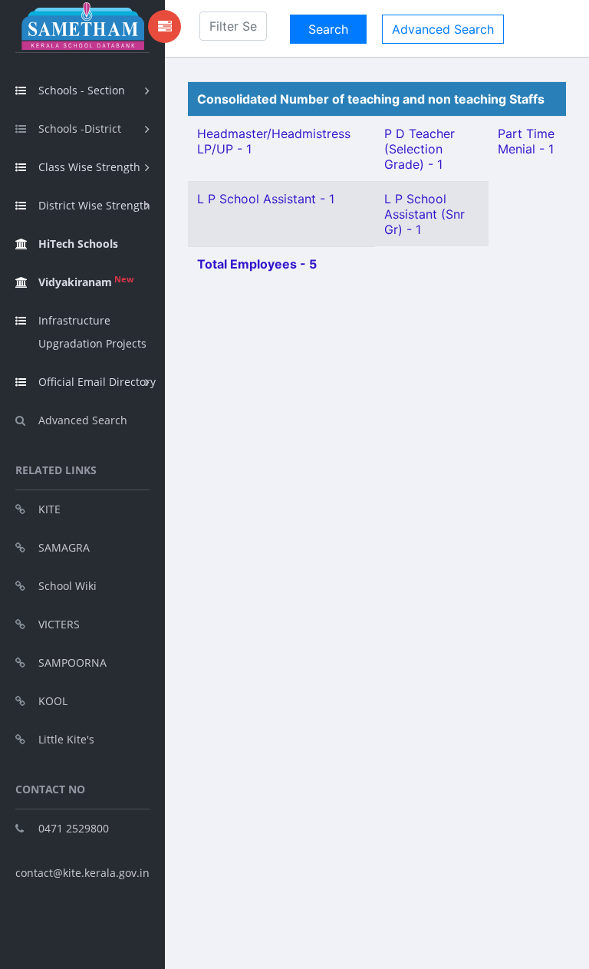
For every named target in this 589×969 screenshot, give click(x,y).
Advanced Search (82, 420)
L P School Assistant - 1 (265, 198)
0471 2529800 (73, 828)
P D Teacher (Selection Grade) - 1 (419, 149)
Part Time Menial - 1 (526, 141)
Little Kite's (66, 739)
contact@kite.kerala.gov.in (82, 872)
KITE (49, 509)
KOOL (52, 701)
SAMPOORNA (72, 662)
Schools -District (79, 128)
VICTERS (59, 624)
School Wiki (67, 585)
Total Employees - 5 (257, 264)
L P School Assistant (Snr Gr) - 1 (424, 214)
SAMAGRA (64, 547)
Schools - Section (81, 90)
